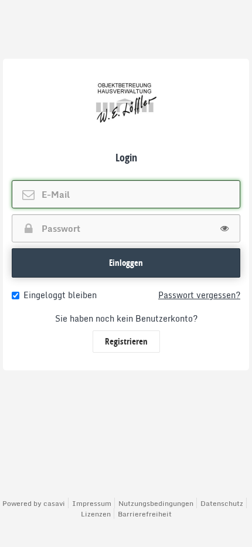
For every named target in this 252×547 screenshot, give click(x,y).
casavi (54, 503)
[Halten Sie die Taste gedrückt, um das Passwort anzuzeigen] (224, 228)
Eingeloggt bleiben (60, 295)
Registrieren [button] (126, 341)
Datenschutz (221, 503)
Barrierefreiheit (145, 513)
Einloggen (126, 262)
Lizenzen (96, 513)
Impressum (91, 503)
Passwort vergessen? (199, 295)
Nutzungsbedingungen (155, 503)
